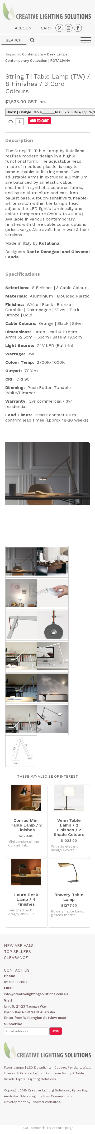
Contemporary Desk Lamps (45, 54)
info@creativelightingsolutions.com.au (36, 994)
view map (57, 1018)
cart (46, 28)
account (24, 28)
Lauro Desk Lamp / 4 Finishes (26, 899)
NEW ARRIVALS (19, 945)
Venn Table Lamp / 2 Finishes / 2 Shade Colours (69, 827)
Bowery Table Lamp (68, 897)
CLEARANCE (16, 957)
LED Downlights (39, 1067)
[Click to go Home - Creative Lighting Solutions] (47, 18)
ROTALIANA (60, 61)
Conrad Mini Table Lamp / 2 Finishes (26, 825)
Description (19, 140)
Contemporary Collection (26, 61)
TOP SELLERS (17, 951)
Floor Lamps (14, 1067)
